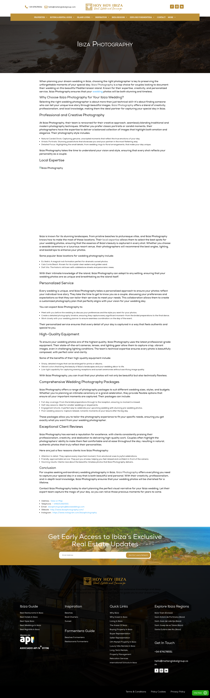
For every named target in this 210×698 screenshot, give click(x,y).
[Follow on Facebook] (172, 7)
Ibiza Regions (118, 17)
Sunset (68, 621)
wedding (97, 91)
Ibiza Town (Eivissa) (164, 613)
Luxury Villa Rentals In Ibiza (122, 646)
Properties (39, 17)
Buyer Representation (120, 633)
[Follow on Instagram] (177, 7)
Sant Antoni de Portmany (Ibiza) (170, 617)
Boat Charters (71, 617)
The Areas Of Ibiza (118, 625)
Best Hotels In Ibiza (29, 617)
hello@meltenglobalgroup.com (62, 7)
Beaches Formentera (74, 637)
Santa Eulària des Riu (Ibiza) (168, 629)
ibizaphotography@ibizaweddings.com (66, 507)
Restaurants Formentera (76, 641)
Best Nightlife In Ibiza (29, 629)
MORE (170, 17)
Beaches (69, 613)
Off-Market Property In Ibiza (123, 642)
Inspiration (101, 17)
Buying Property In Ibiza (121, 629)
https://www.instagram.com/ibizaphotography (74, 512)
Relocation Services (119, 658)
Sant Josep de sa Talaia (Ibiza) (169, 625)
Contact (161, 17)
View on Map (57, 501)
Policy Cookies (158, 692)
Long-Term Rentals (119, 650)
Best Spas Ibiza (27, 621)
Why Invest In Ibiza (118, 617)
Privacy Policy (178, 692)
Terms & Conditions (136, 692)
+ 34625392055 (60, 504)
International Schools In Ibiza (123, 662)
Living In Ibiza (116, 621)
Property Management (120, 654)
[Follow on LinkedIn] (182, 7)
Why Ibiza (114, 613)
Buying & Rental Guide (61, 17)
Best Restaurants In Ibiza (31, 613)
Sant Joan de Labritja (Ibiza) (168, 621)
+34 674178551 (35, 7)
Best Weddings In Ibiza (30, 625)
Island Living (83, 17)
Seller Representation (120, 638)
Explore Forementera (141, 17)
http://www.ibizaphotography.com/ (67, 509)
